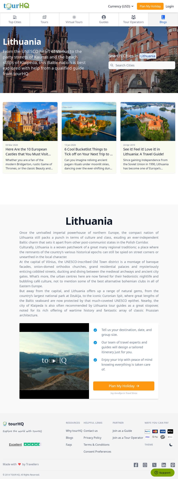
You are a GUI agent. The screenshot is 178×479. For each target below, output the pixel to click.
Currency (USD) (119, 6)
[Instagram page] (145, 465)
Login (170, 6)
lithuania (147, 56)
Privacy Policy (92, 438)
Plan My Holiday (150, 6)
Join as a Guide (122, 431)
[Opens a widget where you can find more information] (163, 473)
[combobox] (141, 65)
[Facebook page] (136, 465)
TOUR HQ (15, 474)
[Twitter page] (154, 465)
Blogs (69, 438)
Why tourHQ (74, 431)
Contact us (91, 431)
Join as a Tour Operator (128, 438)
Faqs (69, 445)
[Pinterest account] (172, 465)
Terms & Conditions (97, 445)
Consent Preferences (97, 451)
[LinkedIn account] (163, 465)
